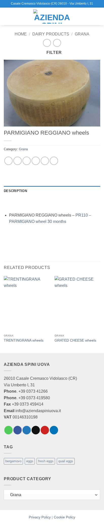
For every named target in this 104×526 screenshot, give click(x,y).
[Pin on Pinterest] (45, 161)
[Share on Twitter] (26, 161)
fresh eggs (46, 461)
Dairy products (50, 34)
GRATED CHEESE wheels (75, 340)
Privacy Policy (40, 517)
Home (21, 34)
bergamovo (13, 461)
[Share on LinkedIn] (54, 161)
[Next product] (47, 43)
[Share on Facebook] (17, 161)
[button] (7, 16)
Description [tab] (15, 191)
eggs (29, 461)
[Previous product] (57, 43)
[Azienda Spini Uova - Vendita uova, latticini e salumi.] (52, 16)
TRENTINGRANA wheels (23, 340)
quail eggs (65, 461)
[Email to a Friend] (36, 161)
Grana (82, 34)
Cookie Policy (64, 517)
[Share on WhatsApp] (8, 161)
